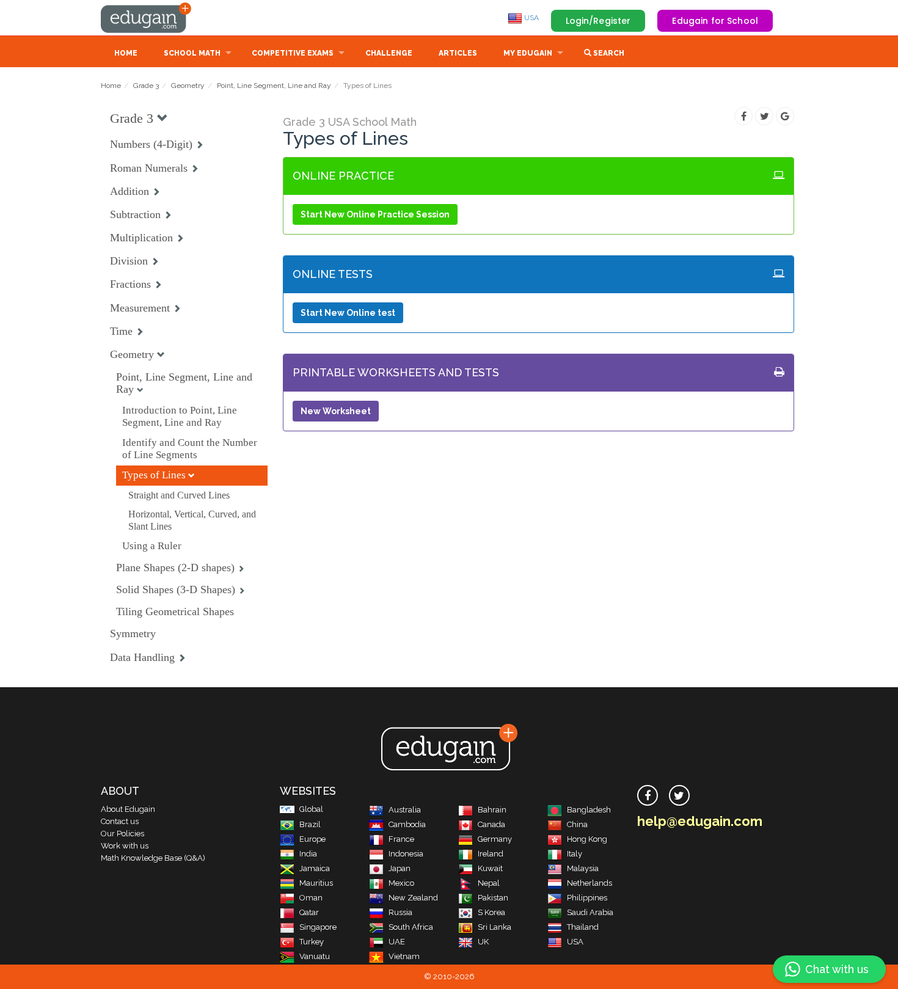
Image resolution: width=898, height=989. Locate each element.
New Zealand (413, 897)
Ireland (490, 853)
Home (125, 53)
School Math (192, 53)
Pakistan (493, 897)
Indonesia (406, 853)
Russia (400, 912)
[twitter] (679, 795)
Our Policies (122, 833)
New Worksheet (336, 411)
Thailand (583, 927)
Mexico (401, 883)
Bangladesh (589, 809)
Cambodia (407, 824)
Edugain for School (715, 21)
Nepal (489, 883)
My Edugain (527, 53)
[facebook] (647, 795)
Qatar (309, 912)
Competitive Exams (293, 53)
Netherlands (589, 883)
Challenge (388, 53)
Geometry (188, 85)
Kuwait (490, 868)
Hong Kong (587, 839)
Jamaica (314, 868)
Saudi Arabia (590, 912)
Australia (405, 809)
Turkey (311, 941)
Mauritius (316, 883)
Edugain (146, 17)
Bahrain (492, 809)
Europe (312, 839)
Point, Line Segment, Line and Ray (274, 85)
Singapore (318, 927)
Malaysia (583, 868)
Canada (491, 824)
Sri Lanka (494, 927)
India (308, 853)
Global (311, 809)
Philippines (587, 897)
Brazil (310, 824)
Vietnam (404, 956)
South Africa (411, 927)
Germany (495, 839)
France (401, 839)
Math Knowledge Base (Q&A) (153, 858)
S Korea (491, 912)
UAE (397, 941)
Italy (574, 853)
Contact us (120, 821)
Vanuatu (314, 956)
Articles (458, 53)
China (577, 824)
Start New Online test (348, 313)
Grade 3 (146, 85)
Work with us (124, 845)
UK (483, 941)
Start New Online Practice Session (375, 214)
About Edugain (128, 809)
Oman (311, 897)
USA (530, 17)
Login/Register (598, 21)
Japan (400, 868)
